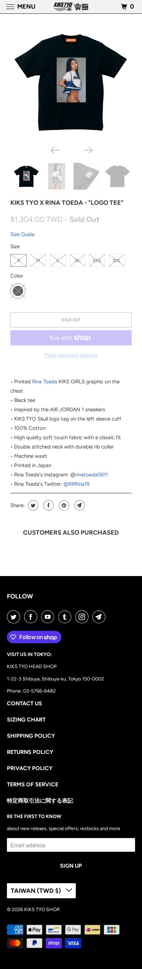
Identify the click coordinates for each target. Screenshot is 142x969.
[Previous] (54, 149)
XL (77, 260)
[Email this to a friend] (79, 505)
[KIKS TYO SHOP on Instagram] (83, 616)
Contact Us (24, 703)
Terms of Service (32, 784)
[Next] (87, 149)
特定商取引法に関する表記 (40, 800)
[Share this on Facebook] (48, 505)
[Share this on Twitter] (32, 505)
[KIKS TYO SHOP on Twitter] (15, 616)
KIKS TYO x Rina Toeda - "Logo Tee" (66, 202)
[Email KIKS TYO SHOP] (100, 616)
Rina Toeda (44, 381)
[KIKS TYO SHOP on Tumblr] (66, 616)
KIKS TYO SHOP (42, 909)
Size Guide (22, 234)
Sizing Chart (26, 719)
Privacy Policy (29, 768)
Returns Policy (30, 752)
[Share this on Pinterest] (63, 505)
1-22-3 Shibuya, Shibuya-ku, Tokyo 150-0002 (55, 679)
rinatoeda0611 (91, 475)
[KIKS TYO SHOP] (71, 6)
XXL (97, 260)
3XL (117, 260)
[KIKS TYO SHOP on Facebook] (32, 616)
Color (16, 276)
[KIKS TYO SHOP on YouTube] (49, 616)
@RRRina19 (76, 484)
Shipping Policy (31, 736)
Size (15, 246)
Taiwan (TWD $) (36, 891)
